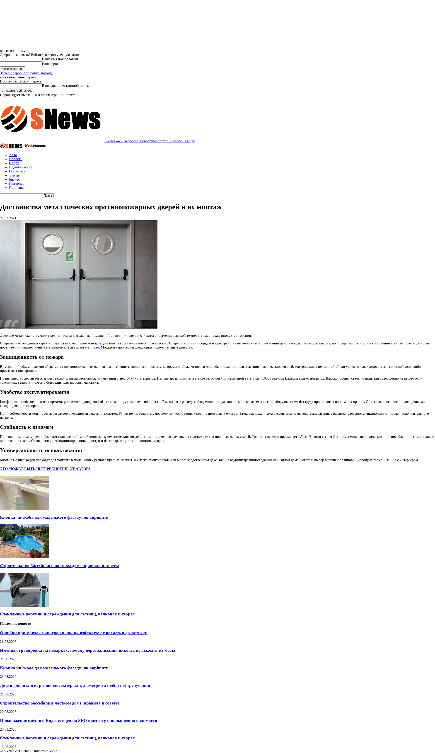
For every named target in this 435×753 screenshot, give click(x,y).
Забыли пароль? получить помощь (26, 73)
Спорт (14, 163)
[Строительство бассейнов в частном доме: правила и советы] (24, 557)
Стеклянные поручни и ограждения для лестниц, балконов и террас (67, 614)
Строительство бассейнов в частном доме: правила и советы (59, 565)
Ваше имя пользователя (60, 59)
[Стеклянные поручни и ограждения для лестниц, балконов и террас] (24, 605)
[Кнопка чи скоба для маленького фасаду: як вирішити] (24, 509)
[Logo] (12, 147)
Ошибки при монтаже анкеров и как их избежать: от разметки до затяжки (73, 632)
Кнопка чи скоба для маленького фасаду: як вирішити (54, 517)
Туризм (14, 175)
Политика (16, 187)
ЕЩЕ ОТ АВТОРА (75, 469)
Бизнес (14, 179)
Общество (17, 171)
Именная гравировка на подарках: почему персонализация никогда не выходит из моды (87, 650)
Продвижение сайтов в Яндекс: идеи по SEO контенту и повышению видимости (78, 720)
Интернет (16, 183)
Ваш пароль (51, 64)
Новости (15, 159)
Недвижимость (20, 167)
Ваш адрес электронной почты (65, 85)
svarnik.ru (92, 347)
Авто (13, 155)
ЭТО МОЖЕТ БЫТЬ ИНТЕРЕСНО (30, 469)
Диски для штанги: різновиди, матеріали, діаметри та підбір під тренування (75, 685)
